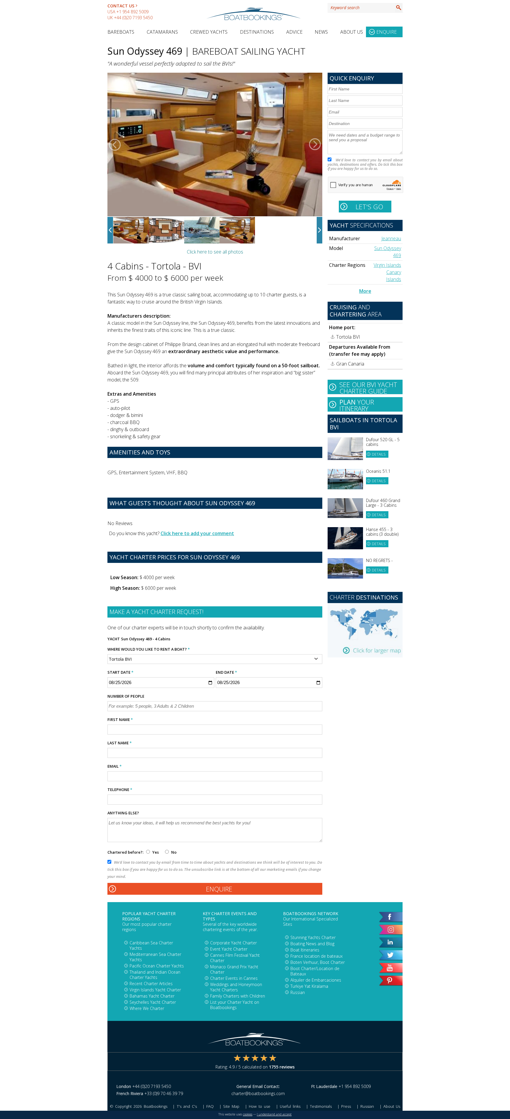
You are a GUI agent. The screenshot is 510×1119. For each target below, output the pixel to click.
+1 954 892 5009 (132, 11)
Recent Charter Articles (151, 983)
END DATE (226, 672)
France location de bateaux (316, 956)
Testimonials (321, 1106)
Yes (155, 852)
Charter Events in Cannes (234, 978)
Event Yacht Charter (228, 949)
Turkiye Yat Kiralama (309, 986)
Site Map (231, 1106)
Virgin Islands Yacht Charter (155, 990)
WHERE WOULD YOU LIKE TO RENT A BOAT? (148, 649)
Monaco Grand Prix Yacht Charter (234, 969)
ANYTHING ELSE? (123, 813)
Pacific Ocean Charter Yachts (157, 966)
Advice (294, 32)
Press (346, 1106)
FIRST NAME (120, 719)
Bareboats (120, 32)
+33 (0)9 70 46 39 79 (163, 1093)
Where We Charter (147, 1008)
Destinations (257, 32)
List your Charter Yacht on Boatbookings (234, 1004)
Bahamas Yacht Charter (152, 996)
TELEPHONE (119, 789)
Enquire (386, 32)
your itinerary (356, 404)
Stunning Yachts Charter (313, 937)
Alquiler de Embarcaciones (315, 980)
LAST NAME (119, 743)
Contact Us (120, 6)
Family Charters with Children (237, 996)
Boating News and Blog (312, 943)
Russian (297, 992)
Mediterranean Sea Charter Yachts (155, 956)
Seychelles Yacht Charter (153, 1002)
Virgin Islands (387, 265)
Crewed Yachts (209, 32)
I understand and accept (274, 1114)
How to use (259, 1106)
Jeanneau (391, 238)
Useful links (290, 1106)
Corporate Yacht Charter (233, 943)
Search (399, 7)
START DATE (120, 672)
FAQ (210, 1106)
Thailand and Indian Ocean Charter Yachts (155, 974)
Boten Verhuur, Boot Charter (317, 962)
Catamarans (162, 32)
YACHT (113, 638)
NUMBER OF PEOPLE (125, 696)
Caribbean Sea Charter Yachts (151, 945)
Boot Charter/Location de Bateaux (314, 971)
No (173, 852)
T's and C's (187, 1106)
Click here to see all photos (215, 252)
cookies (247, 1114)
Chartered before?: (125, 852)
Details (378, 454)
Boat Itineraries (304, 950)
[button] (114, 144)
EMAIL (114, 766)
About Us (351, 32)
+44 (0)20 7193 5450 (133, 17)
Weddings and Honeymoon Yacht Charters (236, 987)
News (321, 32)
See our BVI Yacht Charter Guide (368, 387)
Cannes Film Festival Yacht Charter (235, 957)
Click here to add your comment (197, 533)
